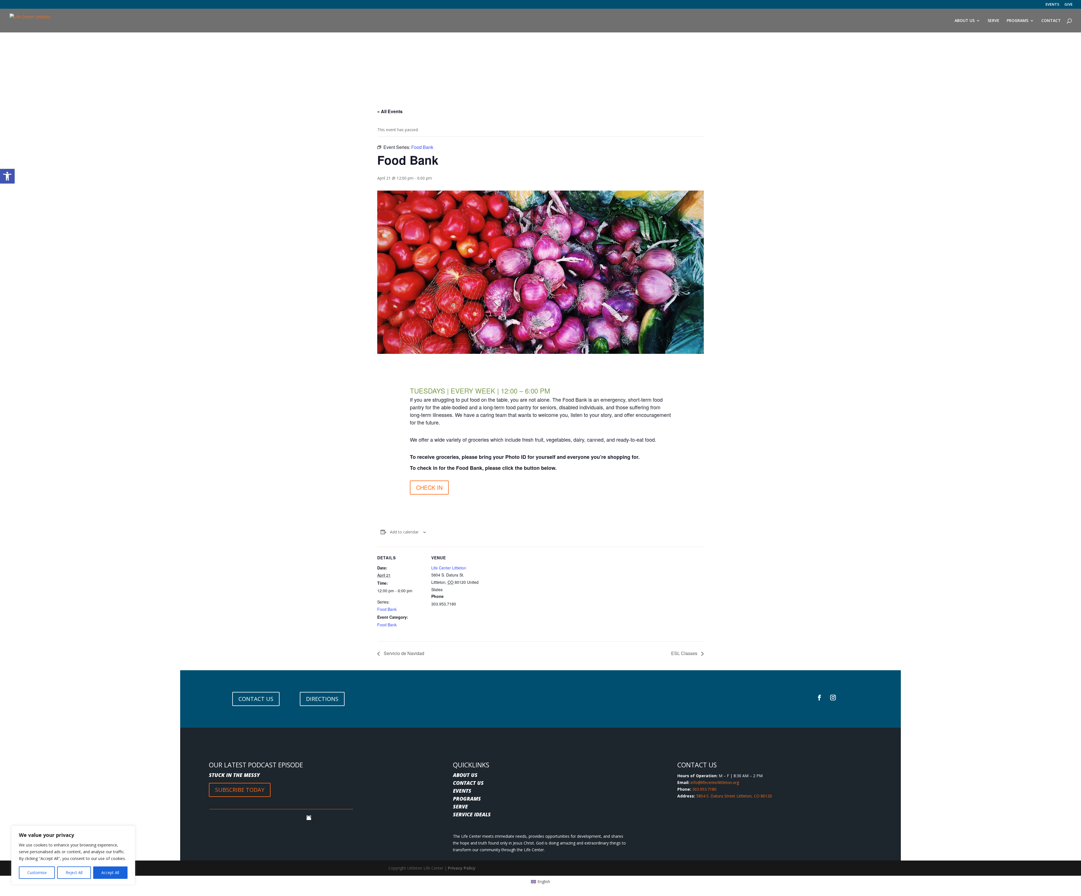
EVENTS (1052, 5)
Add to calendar (404, 532)
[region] (73, 855)
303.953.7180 (704, 789)
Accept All (110, 872)
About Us (965, 21)
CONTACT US (255, 699)
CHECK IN (429, 487)
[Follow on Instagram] (833, 697)
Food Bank (387, 609)
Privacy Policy (461, 868)
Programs (1017, 21)
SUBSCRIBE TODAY (239, 790)
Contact (1051, 21)
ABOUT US (465, 775)
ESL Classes (684, 653)
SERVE (460, 806)
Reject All (74, 872)
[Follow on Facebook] (819, 697)
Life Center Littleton (448, 568)
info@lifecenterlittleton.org (715, 782)
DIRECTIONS (322, 699)
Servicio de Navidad (403, 653)
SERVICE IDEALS (472, 814)
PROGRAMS (467, 798)
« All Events (390, 111)
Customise (37, 872)
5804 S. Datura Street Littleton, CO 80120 (734, 796)
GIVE (1068, 5)
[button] (7, 176)
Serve (993, 21)
